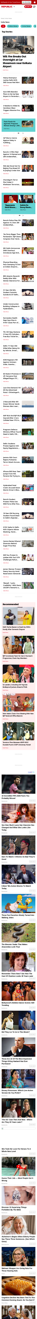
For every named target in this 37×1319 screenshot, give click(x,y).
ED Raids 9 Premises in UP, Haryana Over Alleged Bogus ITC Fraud (12, 377)
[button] (23, 134)
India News (5, 70)
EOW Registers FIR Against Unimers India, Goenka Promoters (10, 363)
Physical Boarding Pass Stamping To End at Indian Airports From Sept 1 (11, 265)
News (2, 18)
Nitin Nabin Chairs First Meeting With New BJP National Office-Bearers (18, 714)
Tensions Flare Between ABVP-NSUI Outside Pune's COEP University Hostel (17, 743)
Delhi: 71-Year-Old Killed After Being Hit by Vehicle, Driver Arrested (11, 349)
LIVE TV (29, 7)
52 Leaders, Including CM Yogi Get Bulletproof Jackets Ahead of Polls (15, 686)
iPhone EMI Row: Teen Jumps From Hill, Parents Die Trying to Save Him (12, 475)
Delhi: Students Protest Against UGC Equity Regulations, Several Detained (11, 447)
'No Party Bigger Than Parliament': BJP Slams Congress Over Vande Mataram (12, 237)
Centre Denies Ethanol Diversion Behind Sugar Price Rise (12, 543)
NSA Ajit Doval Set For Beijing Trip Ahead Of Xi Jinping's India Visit (11, 168)
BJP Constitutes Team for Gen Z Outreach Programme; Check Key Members (18, 657)
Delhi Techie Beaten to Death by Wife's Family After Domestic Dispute (16, 628)
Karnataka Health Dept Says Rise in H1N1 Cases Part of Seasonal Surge (10, 321)
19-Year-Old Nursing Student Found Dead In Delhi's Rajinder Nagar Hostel (11, 516)
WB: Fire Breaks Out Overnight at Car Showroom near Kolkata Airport (17, 61)
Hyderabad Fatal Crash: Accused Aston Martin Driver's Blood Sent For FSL (11, 488)
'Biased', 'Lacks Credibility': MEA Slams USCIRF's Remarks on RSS (12, 586)
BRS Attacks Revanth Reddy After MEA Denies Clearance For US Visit (11, 279)
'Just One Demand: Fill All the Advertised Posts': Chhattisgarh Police (12, 391)
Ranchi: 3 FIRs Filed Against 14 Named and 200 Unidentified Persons (12, 155)
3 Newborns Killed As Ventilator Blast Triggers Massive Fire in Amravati (11, 109)
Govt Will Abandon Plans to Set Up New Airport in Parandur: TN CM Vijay (11, 95)
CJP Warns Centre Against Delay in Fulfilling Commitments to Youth (10, 142)
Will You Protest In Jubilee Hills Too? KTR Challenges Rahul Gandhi (11, 558)
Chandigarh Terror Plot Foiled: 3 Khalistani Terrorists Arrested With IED (11, 183)
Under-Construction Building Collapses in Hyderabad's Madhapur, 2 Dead (11, 307)
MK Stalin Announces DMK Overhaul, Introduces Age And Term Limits (11, 251)
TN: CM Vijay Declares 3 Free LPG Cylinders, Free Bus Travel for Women (11, 335)
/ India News (8, 18)
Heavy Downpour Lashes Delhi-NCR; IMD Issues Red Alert (11, 80)
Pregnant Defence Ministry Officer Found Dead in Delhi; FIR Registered (12, 433)
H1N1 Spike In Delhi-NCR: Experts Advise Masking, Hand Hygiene (11, 530)
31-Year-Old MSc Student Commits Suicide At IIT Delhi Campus (10, 293)
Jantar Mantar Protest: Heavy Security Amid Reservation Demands (12, 571)
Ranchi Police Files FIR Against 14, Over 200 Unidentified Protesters (12, 223)
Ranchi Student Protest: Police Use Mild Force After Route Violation (12, 502)
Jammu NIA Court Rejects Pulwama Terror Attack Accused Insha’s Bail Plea (11, 461)
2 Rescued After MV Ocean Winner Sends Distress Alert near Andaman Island (11, 405)
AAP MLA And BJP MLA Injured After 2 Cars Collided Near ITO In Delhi (12, 419)
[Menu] (34, 6)
